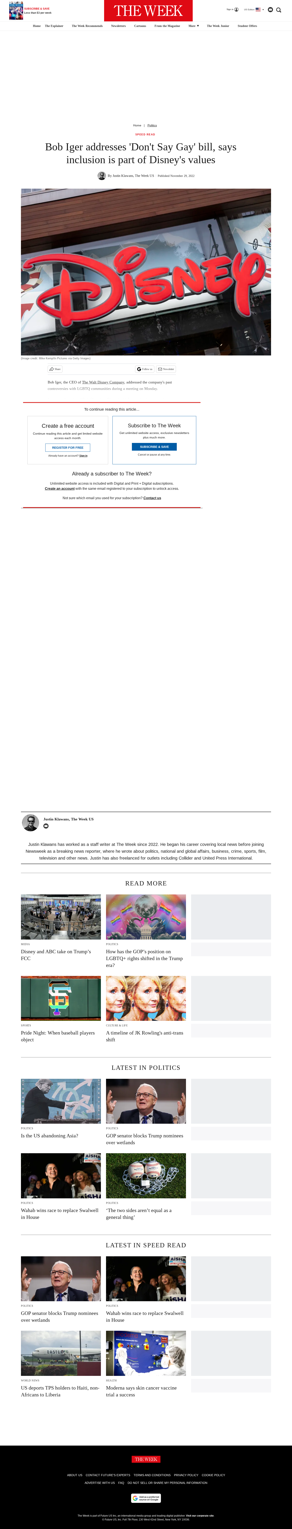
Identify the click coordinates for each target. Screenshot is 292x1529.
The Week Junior (218, 26)
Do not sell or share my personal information (167, 1483)
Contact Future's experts (108, 1475)
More (192, 26)
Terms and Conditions (152, 1475)
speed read (145, 134)
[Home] (36, 26)
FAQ (121, 1483)
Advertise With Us (100, 1483)
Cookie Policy (213, 1475)
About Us (74, 1475)
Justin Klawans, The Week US (133, 176)
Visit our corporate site (200, 1515)
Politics (152, 125)
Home (137, 125)
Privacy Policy (186, 1475)
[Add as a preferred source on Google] (146, 1498)
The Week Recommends (87, 26)
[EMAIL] (47, 826)
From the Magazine (167, 26)
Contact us (152, 498)
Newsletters (118, 26)
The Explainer (54, 26)
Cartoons (140, 26)
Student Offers (247, 26)
